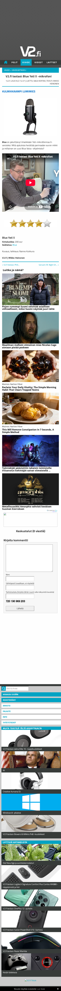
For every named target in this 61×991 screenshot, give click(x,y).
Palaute (7, 711)
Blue (14, 245)
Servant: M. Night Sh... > (49, 264)
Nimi (8, 574)
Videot (38, 62)
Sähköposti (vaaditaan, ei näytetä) (20, 583)
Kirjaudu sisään (10, 694)
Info (5, 716)
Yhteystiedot (9, 722)
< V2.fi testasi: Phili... (10, 264)
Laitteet (52, 62)
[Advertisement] (30, 648)
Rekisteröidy (9, 699)
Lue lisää (41, 989)
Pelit (14, 62)
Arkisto (6, 705)
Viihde (26, 62)
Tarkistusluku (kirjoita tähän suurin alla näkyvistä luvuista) (30, 591)
